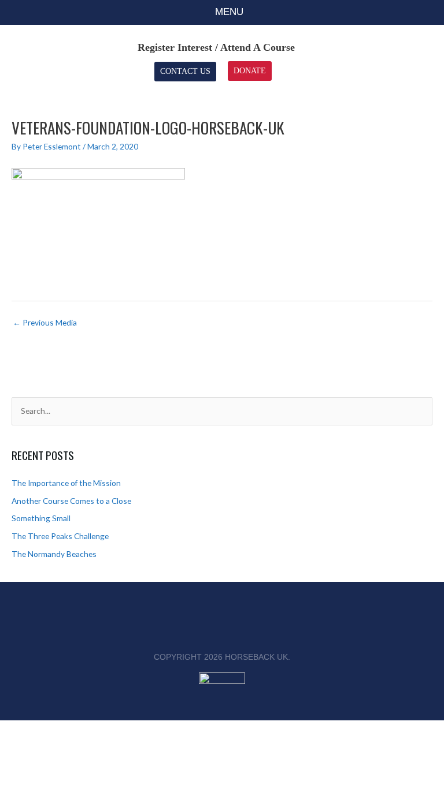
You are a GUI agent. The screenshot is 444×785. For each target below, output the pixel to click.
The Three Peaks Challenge (60, 536)
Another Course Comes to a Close (71, 501)
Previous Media (45, 322)
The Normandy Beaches (54, 554)
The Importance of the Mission (66, 483)
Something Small (41, 518)
